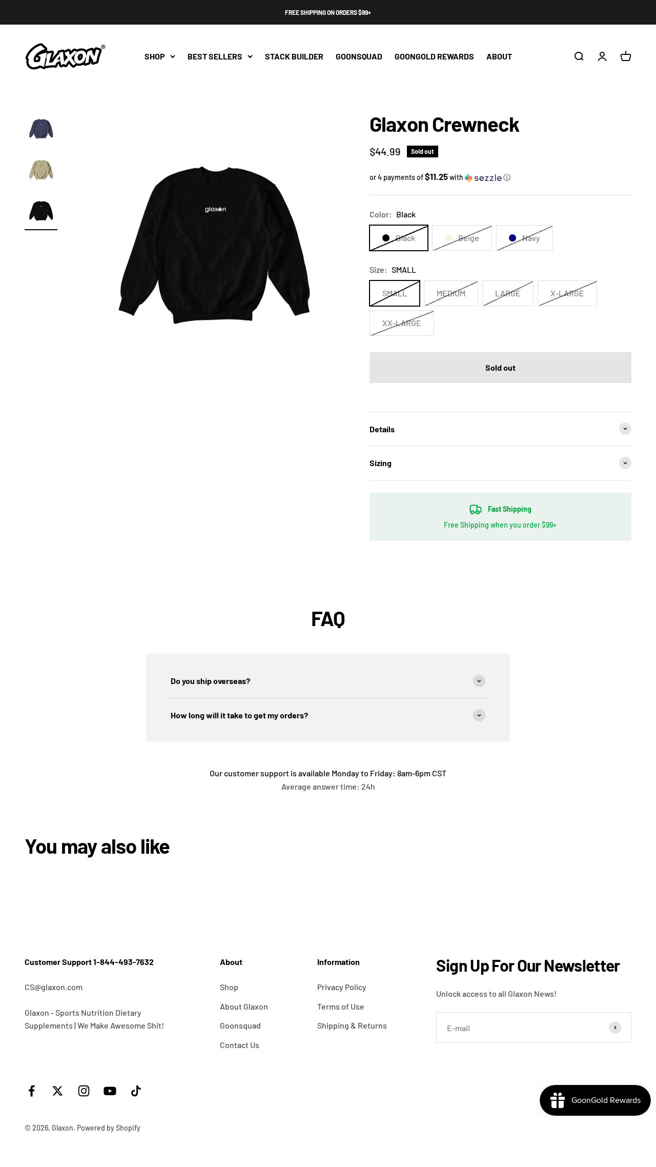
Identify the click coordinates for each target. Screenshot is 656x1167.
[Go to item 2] (41, 171)
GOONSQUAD (359, 56)
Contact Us (239, 1045)
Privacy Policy (341, 987)
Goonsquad (240, 1025)
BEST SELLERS (215, 56)
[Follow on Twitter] (58, 1091)
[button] (500, 177)
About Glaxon (244, 1006)
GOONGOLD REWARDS (434, 56)
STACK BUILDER (294, 56)
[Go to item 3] (41, 212)
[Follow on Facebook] (31, 1091)
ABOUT (499, 56)
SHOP (155, 56)
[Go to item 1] (41, 130)
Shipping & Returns (352, 1025)
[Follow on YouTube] (110, 1091)
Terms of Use (340, 1006)
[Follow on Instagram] (84, 1091)
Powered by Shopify (108, 1127)
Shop (229, 987)
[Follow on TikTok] (136, 1091)
